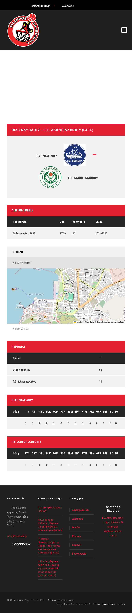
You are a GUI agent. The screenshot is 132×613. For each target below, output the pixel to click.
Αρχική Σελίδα (80, 510)
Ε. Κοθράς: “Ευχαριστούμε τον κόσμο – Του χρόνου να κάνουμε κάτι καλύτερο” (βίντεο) (49, 545)
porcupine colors (113, 604)
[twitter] (91, 5)
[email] (79, 5)
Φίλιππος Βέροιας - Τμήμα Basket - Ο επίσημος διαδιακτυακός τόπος (113, 526)
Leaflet (79, 322)
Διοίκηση (77, 518)
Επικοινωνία (79, 553)
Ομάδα (76, 527)
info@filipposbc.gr (17, 536)
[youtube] (97, 5)
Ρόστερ (76, 536)
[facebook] (85, 5)
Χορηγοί (76, 545)
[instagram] (103, 5)
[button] (66, 292)
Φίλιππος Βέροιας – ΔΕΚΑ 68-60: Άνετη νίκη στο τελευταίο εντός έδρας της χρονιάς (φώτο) (49, 568)
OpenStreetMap (104, 322)
